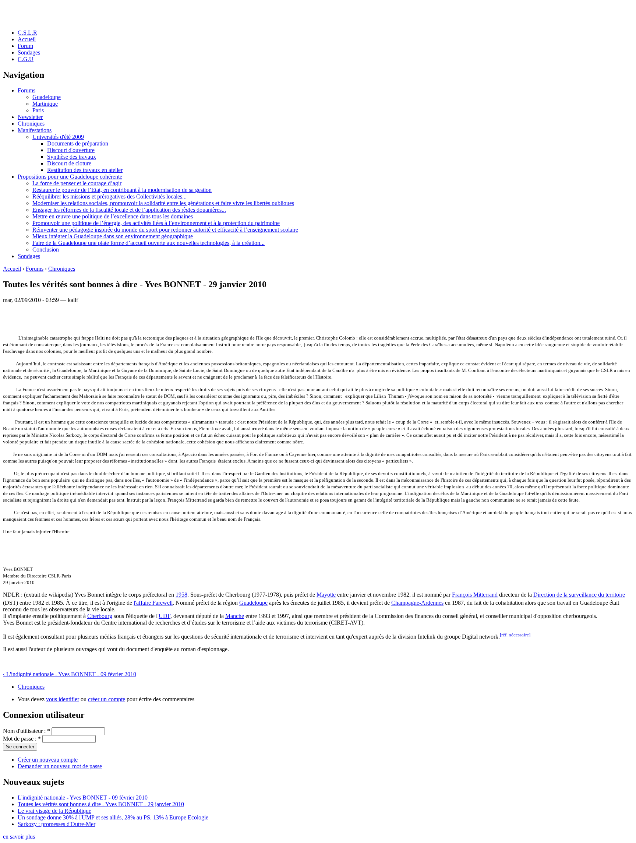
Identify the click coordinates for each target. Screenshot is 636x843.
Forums (26, 90)
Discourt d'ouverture (71, 150)
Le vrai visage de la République (54, 811)
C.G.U (25, 59)
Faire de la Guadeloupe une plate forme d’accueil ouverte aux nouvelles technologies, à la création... (148, 243)
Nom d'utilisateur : (26, 731)
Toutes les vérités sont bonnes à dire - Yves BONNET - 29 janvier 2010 (101, 804)
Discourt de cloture (69, 163)
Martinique (45, 104)
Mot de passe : (22, 738)
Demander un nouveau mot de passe (60, 766)
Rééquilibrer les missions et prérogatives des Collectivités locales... (109, 196)
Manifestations (35, 130)
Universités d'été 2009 (58, 137)
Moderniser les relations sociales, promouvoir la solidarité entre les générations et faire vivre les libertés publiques (163, 203)
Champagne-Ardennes (417, 603)
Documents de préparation (77, 143)
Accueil (27, 39)
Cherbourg (99, 616)
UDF (164, 616)
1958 (181, 594)
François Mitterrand (475, 594)
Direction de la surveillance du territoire (579, 594)
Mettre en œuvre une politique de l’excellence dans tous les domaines (112, 216)
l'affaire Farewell (153, 603)
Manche (234, 616)
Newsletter (30, 117)
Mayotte (326, 594)
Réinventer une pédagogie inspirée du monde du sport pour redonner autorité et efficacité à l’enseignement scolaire (165, 229)
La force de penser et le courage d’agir (76, 183)
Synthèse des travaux (71, 157)
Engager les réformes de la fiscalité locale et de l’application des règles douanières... (129, 210)
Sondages (29, 52)
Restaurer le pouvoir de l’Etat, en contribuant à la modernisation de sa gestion (122, 190)
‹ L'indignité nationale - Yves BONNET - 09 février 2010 (69, 674)
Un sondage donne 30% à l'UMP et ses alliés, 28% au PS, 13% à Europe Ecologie (113, 817)
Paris (38, 110)
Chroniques (31, 123)
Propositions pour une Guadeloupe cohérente (70, 176)
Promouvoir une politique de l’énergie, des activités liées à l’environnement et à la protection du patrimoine (156, 223)
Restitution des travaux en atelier (85, 170)
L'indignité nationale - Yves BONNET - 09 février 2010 (83, 797)
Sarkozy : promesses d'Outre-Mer (56, 824)
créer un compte (106, 699)
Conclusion (45, 249)
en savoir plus (19, 836)
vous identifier (62, 699)
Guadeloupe (46, 97)
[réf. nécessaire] (515, 634)
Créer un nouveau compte (48, 759)
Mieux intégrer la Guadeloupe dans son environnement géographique (112, 236)
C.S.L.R (27, 32)
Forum (25, 46)
